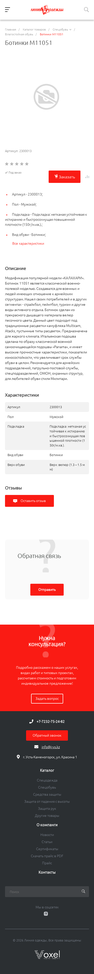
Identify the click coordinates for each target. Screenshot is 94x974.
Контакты (47, 872)
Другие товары (47, 816)
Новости (47, 835)
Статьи (47, 842)
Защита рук (47, 808)
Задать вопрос (47, 699)
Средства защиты (47, 794)
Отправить (47, 590)
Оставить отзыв (33, 501)
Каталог (47, 770)
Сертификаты (47, 849)
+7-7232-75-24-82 (51, 721)
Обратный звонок (47, 735)
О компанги (47, 825)
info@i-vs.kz (51, 747)
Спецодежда (47, 780)
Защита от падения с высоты (47, 801)
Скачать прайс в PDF (47, 856)
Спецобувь (47, 787)
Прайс (47, 863)
